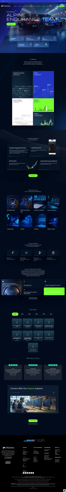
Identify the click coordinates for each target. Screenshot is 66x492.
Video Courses (36, 461)
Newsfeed (35, 459)
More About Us (33, 175)
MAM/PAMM (46, 450)
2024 (29, 314)
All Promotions (57, 459)
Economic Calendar (36, 452)
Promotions (38, 6)
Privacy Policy (35, 488)
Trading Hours (25, 460)
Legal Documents (57, 451)
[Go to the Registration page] (22, 10)
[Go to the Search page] (64, 1)
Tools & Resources (26, 6)
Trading (15, 6)
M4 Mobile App (36, 451)
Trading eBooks (36, 460)
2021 (51, 314)
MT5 (23, 465)
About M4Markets (57, 449)
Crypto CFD (24, 454)
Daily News (35, 457)
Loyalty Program (49, 6)
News (56, 452)
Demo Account (46, 457)
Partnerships (33, 6)
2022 (44, 314)
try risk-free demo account (11, 26)
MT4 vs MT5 (24, 466)
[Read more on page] (31, 72)
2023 (37, 314)
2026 (15, 314)
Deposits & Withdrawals (47, 459)
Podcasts (35, 458)
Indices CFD (24, 452)
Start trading (33, 420)
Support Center (57, 454)
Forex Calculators (36, 453)
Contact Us (56, 453)
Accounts (19, 6)
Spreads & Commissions (26, 458)
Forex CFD (24, 451)
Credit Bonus (57, 461)
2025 (22, 314)
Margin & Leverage (25, 459)
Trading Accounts (46, 455)
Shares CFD (24, 453)
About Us (43, 6)
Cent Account (46, 456)
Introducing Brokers (47, 449)
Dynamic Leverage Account (48, 458)
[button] (32, 34)
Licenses (56, 450)
